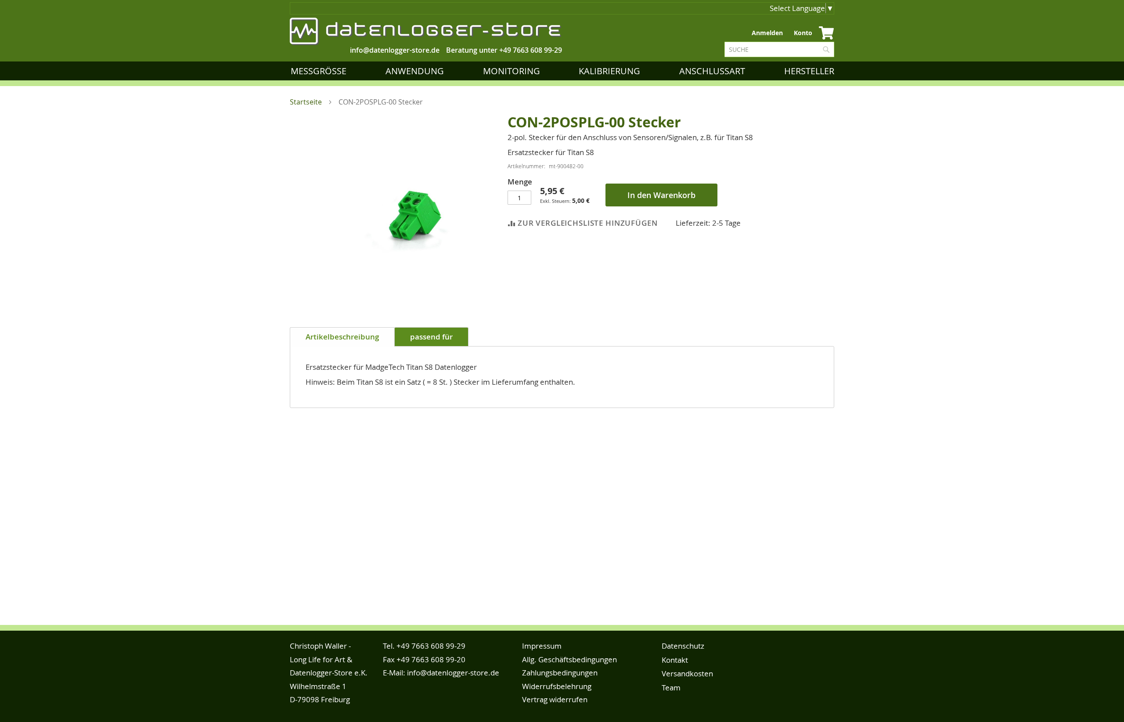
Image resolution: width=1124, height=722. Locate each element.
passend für (431, 337)
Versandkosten (687, 673)
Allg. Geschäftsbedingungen (569, 659)
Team (671, 687)
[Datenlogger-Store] (426, 31)
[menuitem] (320, 70)
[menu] (564, 70)
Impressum (542, 646)
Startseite (306, 102)
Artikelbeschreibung (342, 337)
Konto (803, 33)
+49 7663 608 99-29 (530, 50)
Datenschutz (683, 646)
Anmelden (767, 33)
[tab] (342, 337)
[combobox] (779, 49)
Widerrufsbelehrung (556, 686)
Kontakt (675, 660)
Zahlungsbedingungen (560, 673)
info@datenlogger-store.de (453, 673)
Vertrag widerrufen (554, 699)
